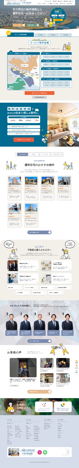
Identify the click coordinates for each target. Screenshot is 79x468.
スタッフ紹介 (55, 3)
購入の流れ (17, 426)
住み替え (27, 431)
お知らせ (59, 423)
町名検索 (53, 35)
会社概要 (59, 428)
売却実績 (27, 438)
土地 (8, 429)
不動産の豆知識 (46, 425)
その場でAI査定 (36, 440)
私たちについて (62, 3)
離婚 (27, 426)
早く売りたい (28, 433)
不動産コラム (46, 428)
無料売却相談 (36, 438)
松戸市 (8, 438)
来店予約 (59, 437)
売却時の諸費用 (36, 429)
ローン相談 (50, 3)
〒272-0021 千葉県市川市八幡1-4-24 (28, 452)
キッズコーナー (60, 432)
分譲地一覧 (9, 433)
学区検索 (40, 35)
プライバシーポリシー (65, 454)
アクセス (59, 433)
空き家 (27, 429)
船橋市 (8, 440)
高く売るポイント (37, 431)
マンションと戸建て (18, 431)
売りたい (44, 3)
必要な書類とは (36, 433)
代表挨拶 (59, 430)
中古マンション (10, 431)
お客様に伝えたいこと (48, 423)
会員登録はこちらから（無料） (24, 139)
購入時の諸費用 (17, 429)
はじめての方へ (70, 3)
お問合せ (59, 435)
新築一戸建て (9, 426)
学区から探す (9, 443)
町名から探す (9, 442)
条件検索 (66, 35)
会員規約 (67, 451)
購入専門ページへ (10, 423)
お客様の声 (59, 426)
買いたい (39, 3)
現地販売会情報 (56, 154)
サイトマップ (67, 449)
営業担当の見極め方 (47, 426)
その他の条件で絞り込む (39, 97)
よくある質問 (17, 433)
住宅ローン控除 (17, 436)
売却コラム (28, 436)
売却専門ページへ (29, 423)
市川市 (8, 436)
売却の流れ (36, 426)
